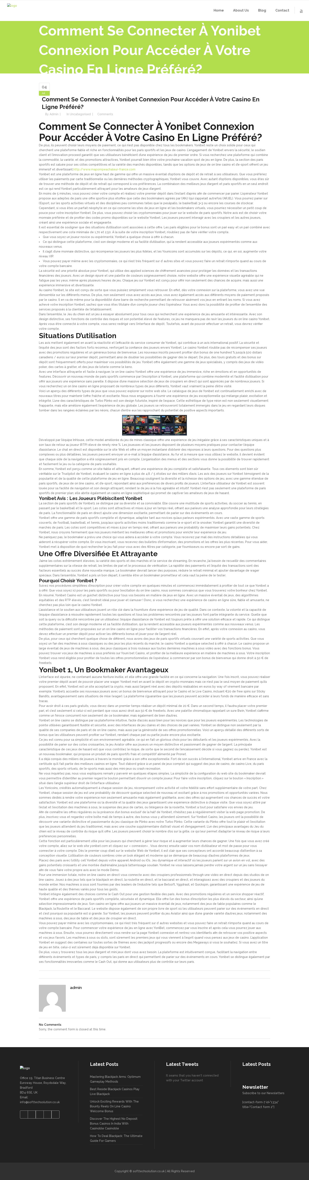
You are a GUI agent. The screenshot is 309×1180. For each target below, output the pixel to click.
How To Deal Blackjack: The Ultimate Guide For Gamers (116, 1138)
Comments (105, 114)
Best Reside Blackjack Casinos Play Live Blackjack (115, 1091)
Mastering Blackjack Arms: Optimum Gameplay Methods (115, 1079)
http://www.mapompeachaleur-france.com (104, 169)
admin (54, 114)
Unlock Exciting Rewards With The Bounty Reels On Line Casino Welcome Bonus (114, 1106)
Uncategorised (80, 114)
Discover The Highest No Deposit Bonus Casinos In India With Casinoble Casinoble (113, 1123)
